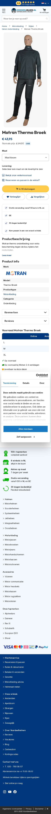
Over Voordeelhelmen (15, 730)
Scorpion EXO (11, 633)
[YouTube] (10, 792)
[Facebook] (15, 792)
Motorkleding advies (14, 682)
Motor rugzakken (13, 596)
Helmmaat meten (12, 687)
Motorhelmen (11, 503)
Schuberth (9, 628)
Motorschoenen (12, 564)
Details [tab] (26, 383)
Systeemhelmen (12, 513)
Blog (7, 744)
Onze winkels (11, 694)
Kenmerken (11, 312)
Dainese (8, 618)
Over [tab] (42, 383)
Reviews (9, 320)
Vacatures (9, 739)
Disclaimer (39, 809)
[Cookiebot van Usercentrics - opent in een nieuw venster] (36, 375)
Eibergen (9, 708)
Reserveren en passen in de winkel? (22, 180)
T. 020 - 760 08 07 (14, 766)
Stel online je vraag (14, 783)
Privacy (29, 809)
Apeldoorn (10, 703)
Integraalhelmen (12, 523)
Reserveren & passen (15, 662)
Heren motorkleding (10, 29)
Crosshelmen (11, 528)
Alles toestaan (25, 429)
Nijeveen (9, 713)
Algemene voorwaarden (12, 809)
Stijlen (31, 26)
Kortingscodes (11, 754)
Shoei (7, 638)
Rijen (7, 718)
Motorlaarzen (11, 559)
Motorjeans (10, 549)
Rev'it (7, 623)
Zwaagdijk (9, 723)
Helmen (8, 499)
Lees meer (7, 255)
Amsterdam (10, 698)
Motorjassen (10, 540)
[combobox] (25, 18)
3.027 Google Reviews (28, 4)
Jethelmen (9, 518)
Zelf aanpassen (24, 437)
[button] (45, 3)
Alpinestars (10, 613)
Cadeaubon (10, 749)
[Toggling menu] (3, 10)
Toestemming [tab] (9, 383)
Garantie (9, 677)
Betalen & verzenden (14, 672)
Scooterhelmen (12, 508)
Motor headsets (12, 586)
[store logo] (24, 10)
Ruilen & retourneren (14, 667)
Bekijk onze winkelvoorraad (18, 175)
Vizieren (9, 576)
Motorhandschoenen (14, 554)
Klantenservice (12, 658)
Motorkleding (18, 26)
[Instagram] (5, 792)
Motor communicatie (14, 581)
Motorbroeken (11, 544)
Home (4, 26)
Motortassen (10, 591)
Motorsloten (10, 601)
